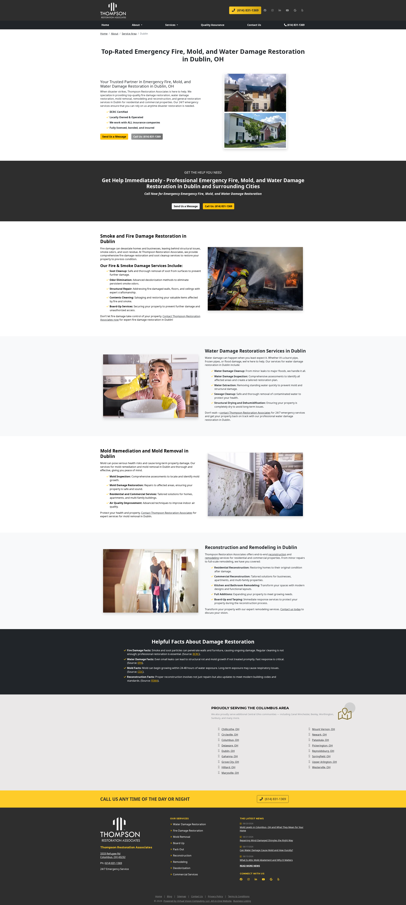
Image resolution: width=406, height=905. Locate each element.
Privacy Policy (215, 896)
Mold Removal (181, 837)
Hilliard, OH (228, 767)
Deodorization (181, 868)
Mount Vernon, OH (323, 729)
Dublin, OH (228, 751)
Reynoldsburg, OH (323, 751)
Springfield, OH (321, 756)
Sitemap (181, 896)
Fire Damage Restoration (188, 830)
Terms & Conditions (238, 896)
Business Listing (242, 900)
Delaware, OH (230, 745)
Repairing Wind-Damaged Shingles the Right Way (266, 840)
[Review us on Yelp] (302, 10)
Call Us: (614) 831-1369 (147, 136)
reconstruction (277, 554)
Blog (169, 896)
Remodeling (180, 862)
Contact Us (254, 25)
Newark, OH (319, 734)
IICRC (196, 654)
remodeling (212, 558)
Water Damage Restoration (189, 824)
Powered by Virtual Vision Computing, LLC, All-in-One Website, (198, 900)
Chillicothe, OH (230, 729)
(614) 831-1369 (247, 10)
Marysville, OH (230, 773)
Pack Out (178, 849)
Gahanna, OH (230, 756)
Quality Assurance (212, 25)
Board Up (178, 843)
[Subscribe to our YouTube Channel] (287, 10)
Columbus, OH (230, 740)
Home (105, 25)
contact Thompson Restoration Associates (245, 412)
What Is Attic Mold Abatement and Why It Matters (266, 860)
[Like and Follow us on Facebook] (265, 10)
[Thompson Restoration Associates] (113, 10)
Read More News (250, 865)
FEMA (154, 680)
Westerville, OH (321, 767)
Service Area (129, 33)
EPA (140, 663)
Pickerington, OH (322, 745)
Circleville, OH (230, 734)
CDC (140, 672)
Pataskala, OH (320, 740)
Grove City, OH (230, 762)
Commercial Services (185, 874)
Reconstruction (182, 855)
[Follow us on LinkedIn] (279, 10)
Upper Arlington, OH (324, 762)
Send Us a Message (114, 136)
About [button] (136, 25)
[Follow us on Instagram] (272, 10)
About (114, 33)
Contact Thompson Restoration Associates (166, 513)
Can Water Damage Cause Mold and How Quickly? (266, 850)
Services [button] (170, 25)
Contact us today (290, 609)
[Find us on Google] (295, 10)
